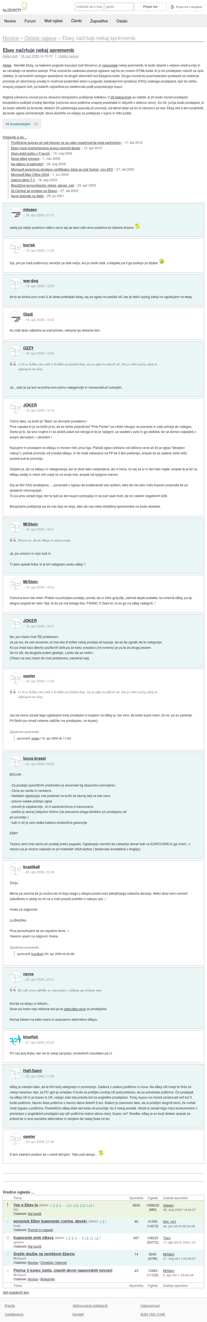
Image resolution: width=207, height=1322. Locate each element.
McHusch (19, 1258)
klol (15, 1209)
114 (89, 1205)
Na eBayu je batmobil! (27, 163)
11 (92, 1237)
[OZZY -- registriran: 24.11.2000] (15, 350)
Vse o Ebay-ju (25, 1204)
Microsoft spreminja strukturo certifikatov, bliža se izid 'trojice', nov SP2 (62, 169)
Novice (10, 21)
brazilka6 (31, 867)
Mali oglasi (53, 20)
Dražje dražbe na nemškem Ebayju (44, 1253)
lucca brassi (34, 758)
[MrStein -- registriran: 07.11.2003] (15, 526)
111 (69, 1205)
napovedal (110, 65)
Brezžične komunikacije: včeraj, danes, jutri (42, 185)
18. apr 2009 (30, 56)
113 (82, 1205)
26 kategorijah (121, 97)
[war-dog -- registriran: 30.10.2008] (15, 283)
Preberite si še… (15, 137)
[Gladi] (15, 316)
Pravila (10, 1305)
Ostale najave (68, 56)
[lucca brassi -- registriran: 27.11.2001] (15, 761)
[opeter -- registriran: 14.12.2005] (15, 678)
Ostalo (121, 21)
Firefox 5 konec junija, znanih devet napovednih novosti (62, 1270)
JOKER (30, 405)
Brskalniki (47, 1279)
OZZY (28, 348)
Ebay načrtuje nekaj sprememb (38, 50)
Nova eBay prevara (25, 158)
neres (28, 974)
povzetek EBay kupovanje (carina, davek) (50, 1221)
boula (16, 1225)
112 (76, 1205)
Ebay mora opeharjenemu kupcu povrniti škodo (45, 148)
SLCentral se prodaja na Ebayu (34, 190)
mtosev (30, 209)
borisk (29, 245)
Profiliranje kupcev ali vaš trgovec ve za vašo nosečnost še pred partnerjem (66, 142)
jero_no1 (169, 1221)
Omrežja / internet (53, 1262)
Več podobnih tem (16, 1292)
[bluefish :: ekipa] (15, 1039)
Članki (76, 20)
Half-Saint (32, 1070)
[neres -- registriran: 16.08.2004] (15, 976)
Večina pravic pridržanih (90, 1305)
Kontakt (78, 1314)
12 (96, 1237)
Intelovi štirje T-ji (23, 179)
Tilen (167, 1237)
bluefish (30, 1037)
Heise (7, 65)
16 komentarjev (17, 123)
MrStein (30, 524)
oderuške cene (75, 1008)
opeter (29, 676)
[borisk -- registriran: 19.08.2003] (15, 247)
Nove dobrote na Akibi (27, 195)
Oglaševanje (14, 1314)
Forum (30, 21)
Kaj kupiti (34, 1213)
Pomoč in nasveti (40, 1229)
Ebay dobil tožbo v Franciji (30, 153)
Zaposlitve (99, 21)
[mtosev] (15, 212)
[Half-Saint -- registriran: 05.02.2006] (15, 1073)
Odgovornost (150, 1305)
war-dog (30, 280)
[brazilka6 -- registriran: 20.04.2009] (15, 869)
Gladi (28, 314)
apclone (18, 1242)
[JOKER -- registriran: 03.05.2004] (15, 407)
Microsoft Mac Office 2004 (30, 174)
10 (87, 1237)
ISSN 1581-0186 (152, 1314)
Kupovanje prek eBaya (33, 1237)
